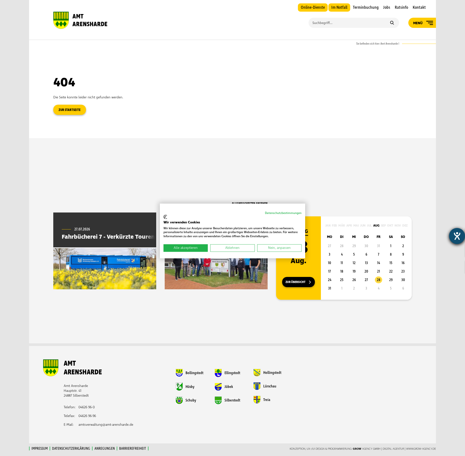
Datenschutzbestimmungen (283, 213)
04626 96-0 (86, 407)
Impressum (39, 448)
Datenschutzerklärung (71, 448)
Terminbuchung (366, 7)
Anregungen (104, 448)
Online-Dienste (313, 7)
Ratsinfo (401, 7)
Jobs (386, 7)
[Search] (392, 23)
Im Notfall (339, 7)
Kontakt (419, 7)
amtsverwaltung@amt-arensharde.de (105, 424)
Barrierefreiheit (132, 448)
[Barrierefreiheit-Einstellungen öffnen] (457, 236)
